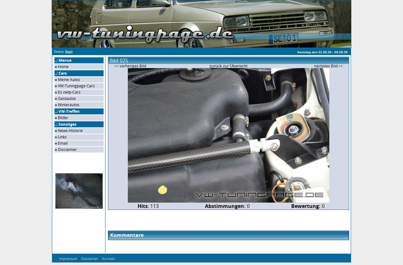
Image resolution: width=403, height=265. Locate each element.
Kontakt (108, 258)
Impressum (68, 258)
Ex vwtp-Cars (69, 92)
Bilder (63, 117)
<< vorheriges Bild (130, 66)
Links (62, 137)
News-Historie (70, 130)
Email (63, 143)
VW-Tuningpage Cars (76, 86)
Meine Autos (69, 79)
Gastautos (67, 98)
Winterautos (68, 104)
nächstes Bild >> (328, 66)
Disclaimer (67, 149)
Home (63, 66)
